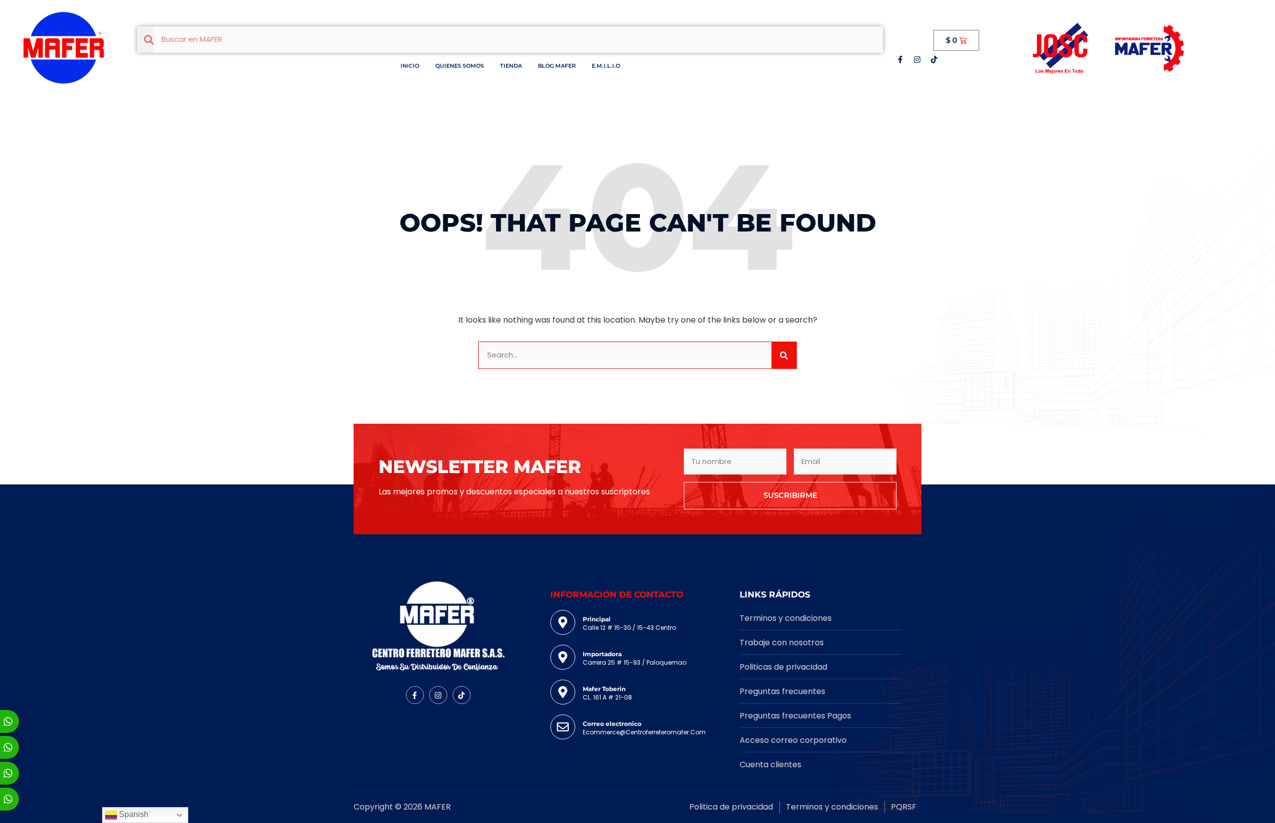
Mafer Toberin (604, 689)
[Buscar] (783, 355)
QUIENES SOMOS (459, 65)
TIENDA (511, 65)
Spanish (132, 814)
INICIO (409, 65)
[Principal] (562, 622)
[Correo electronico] (562, 726)
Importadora (602, 654)
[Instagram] (916, 59)
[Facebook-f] (899, 59)
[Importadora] (562, 657)
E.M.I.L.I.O (606, 65)
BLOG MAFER (557, 65)
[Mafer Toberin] (562, 692)
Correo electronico (612, 723)
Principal (597, 619)
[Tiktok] (933, 59)
